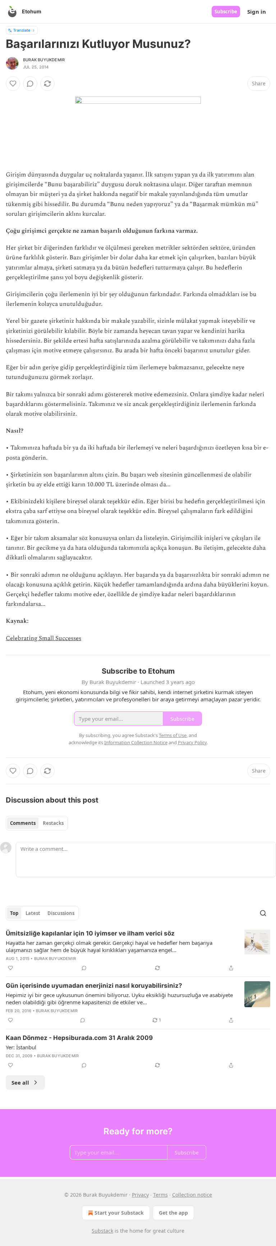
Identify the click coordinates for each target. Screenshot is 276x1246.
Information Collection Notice (135, 742)
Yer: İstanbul (21, 1047)
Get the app (173, 1212)
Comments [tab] (23, 823)
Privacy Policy (192, 742)
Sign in (256, 11)
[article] (138, 950)
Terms (160, 1194)
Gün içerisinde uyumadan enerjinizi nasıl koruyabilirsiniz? (94, 985)
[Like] (13, 83)
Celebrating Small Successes (43, 638)
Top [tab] (14, 913)
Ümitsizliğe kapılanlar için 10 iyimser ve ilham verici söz (90, 933)
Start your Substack (119, 1212)
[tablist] (37, 823)
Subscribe (226, 11)
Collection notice (192, 1194)
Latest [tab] (33, 913)
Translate (21, 30)
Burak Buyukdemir (44, 59)
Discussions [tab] (60, 913)
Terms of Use (173, 735)
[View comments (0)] (30, 83)
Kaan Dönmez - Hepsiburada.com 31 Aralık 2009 (79, 1037)
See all (20, 1082)
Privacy (140, 1194)
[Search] (263, 913)
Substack (102, 1230)
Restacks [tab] (53, 823)
